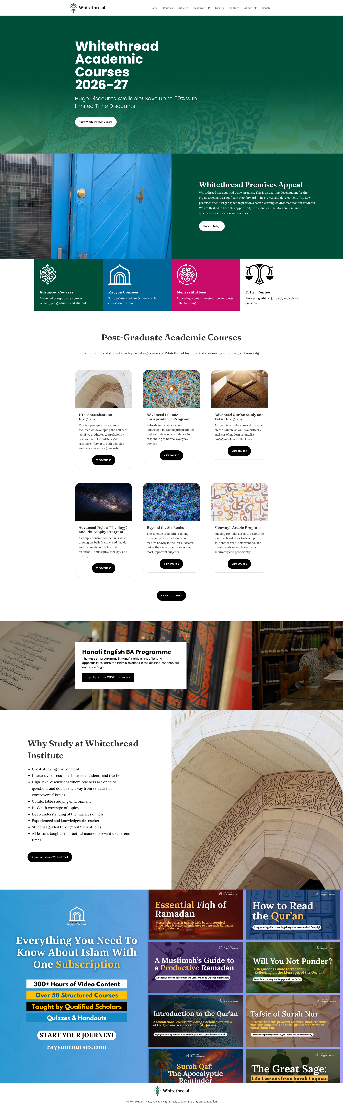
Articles (183, 8)
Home (154, 8)
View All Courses (171, 595)
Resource (199, 8)
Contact (234, 8)
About (248, 8)
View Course (103, 460)
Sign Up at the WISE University (108, 677)
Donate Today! (211, 226)
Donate (266, 8)
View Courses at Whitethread (50, 857)
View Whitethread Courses (95, 121)
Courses (168, 8)
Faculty (219, 8)
